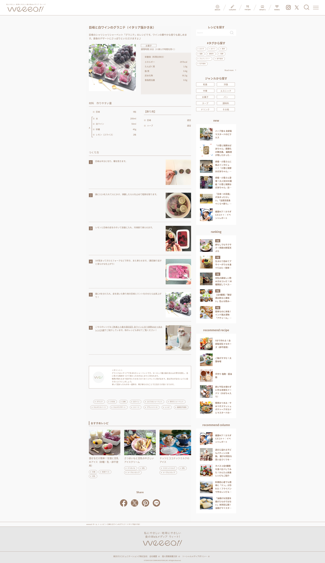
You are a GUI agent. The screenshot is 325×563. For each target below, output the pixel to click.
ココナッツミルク (169, 468)
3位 (217, 274)
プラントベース (152, 407)
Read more (229, 70)
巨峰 (124, 402)
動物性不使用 (181, 407)
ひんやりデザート (119, 407)
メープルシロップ (133, 472)
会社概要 (153, 556)
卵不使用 (220, 59)
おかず (201, 49)
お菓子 (149, 45)
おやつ (213, 49)
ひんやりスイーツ (100, 407)
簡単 (223, 49)
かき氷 (112, 402)
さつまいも (131, 468)
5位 (217, 307)
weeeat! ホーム (91, 524)
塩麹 (200, 54)
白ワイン (136, 402)
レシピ (167, 407)
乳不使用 (202, 63)
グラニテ (100, 402)
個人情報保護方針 (169, 556)
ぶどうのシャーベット (154, 402)
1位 (217, 240)
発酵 (221, 54)
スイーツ (136, 407)
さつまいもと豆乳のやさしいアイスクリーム (139, 460)
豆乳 (93, 476)
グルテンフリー (204, 59)
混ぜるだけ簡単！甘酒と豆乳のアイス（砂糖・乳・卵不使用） (104, 461)
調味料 (211, 54)
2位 (217, 257)
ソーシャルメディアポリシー (194, 556)
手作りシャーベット (176, 402)
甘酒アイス (105, 472)
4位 (217, 291)
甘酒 (93, 472)
